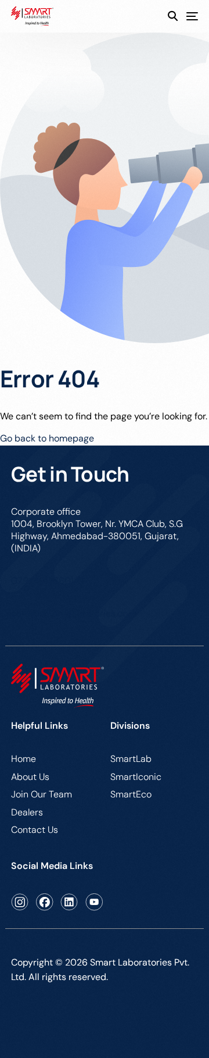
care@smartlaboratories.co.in (74, 613)
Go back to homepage (47, 438)
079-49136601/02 (50, 581)
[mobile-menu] (188, 16)
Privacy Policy (40, 1022)
